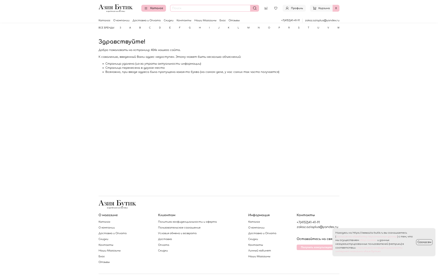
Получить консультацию (316, 247)
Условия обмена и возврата (177, 233)
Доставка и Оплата (147, 20)
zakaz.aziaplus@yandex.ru (322, 20)
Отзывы (234, 20)
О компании (121, 20)
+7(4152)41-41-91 (290, 20)
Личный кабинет (259, 250)
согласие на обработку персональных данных (366, 236)
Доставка (165, 239)
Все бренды (106, 28)
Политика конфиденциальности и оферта (187, 221)
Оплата (163, 245)
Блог (223, 20)
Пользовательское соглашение (179, 227)
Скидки (168, 20)
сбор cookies (368, 240)
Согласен (424, 242)
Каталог (156, 8)
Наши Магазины (205, 20)
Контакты (184, 20)
